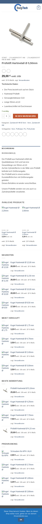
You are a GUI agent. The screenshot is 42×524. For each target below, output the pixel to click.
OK (21, 520)
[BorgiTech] (21, 8)
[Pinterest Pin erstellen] (21, 134)
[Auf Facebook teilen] (8, 134)
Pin (25, 129)
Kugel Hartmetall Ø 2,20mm (9, 233)
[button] (3, 8)
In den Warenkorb (25, 116)
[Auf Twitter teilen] (12, 134)
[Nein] (38, 517)
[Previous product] (8, 71)
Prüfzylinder (31, 129)
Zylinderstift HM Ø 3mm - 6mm (20, 123)
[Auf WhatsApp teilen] (4, 134)
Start (4, 58)
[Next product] (4, 71)
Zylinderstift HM (17, 58)
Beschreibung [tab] (8, 148)
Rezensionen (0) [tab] (8, 153)
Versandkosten (24, 80)
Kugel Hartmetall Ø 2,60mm (29, 233)
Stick (13, 129)
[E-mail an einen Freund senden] (16, 134)
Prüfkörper (19, 129)
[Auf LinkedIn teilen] (25, 134)
